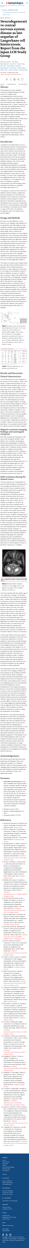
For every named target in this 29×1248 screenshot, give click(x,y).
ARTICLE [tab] (2, 84)
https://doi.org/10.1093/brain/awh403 (15, 953)
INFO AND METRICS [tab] (23, 84)
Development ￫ (22, 1238)
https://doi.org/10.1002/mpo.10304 (14, 1052)
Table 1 (22, 259)
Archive (4, 1165)
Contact (4, 1174)
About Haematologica (8, 1167)
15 (25, 426)
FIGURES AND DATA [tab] (11, 84)
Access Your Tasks (7, 1194)
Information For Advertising (9, 1200)
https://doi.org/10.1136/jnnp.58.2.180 (15, 858)
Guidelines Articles (7, 1209)
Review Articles (6, 1207)
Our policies (5, 1170)
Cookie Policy (6, 1215)
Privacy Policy (6, 1219)
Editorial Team (6, 1168)
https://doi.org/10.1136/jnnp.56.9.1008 (15, 1068)
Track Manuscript (7, 1184)
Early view (5, 1163)
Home (4, 1160)
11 (7, 175)
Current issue (5, 1162)
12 (17, 187)
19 (15, 731)
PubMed (16, 839)
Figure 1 (23, 297)
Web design (5, 1229)
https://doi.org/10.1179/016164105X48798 (16, 1143)
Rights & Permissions (8, 1225)
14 (5, 301)
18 (18, 665)
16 (19, 625)
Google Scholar (18, 827)
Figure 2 (3, 441)
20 (17, 731)
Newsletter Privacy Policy (9, 1217)
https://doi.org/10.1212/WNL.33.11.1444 (15, 1032)
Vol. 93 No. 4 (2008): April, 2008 (10, 10)
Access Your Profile (7, 1192)
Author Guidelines (7, 1181)
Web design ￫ (13, 1238)
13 (16, 251)
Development (6, 1230)
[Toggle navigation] (2, 3)
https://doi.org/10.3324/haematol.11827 (11, 74)
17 (21, 625)
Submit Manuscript (7, 1182)
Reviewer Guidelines (7, 1190)
